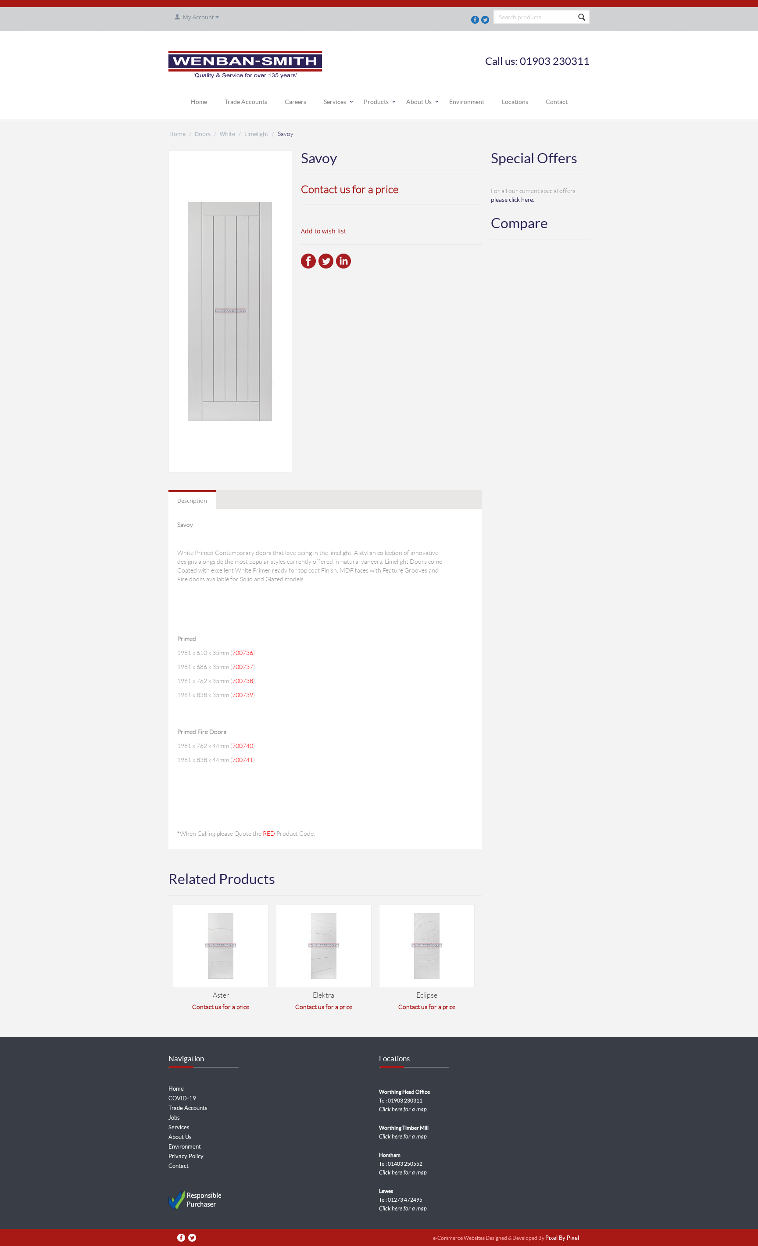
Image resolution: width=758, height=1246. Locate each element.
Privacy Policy (186, 1156)
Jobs (174, 1117)
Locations (515, 101)
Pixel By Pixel (562, 1238)
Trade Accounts (246, 101)
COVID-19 (182, 1098)
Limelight (256, 134)
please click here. (512, 200)
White (227, 134)
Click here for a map (403, 1109)
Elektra (323, 995)
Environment (466, 101)
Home (199, 101)
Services (335, 101)
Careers (295, 101)
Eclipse (426, 995)
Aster (221, 995)
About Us (419, 101)
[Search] (582, 17)
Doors (203, 134)
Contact (557, 101)
